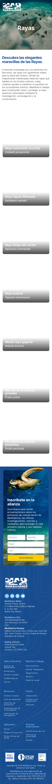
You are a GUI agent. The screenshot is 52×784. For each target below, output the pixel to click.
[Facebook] (12, 596)
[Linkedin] (17, 596)
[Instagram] (7, 596)
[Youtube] (23, 596)
